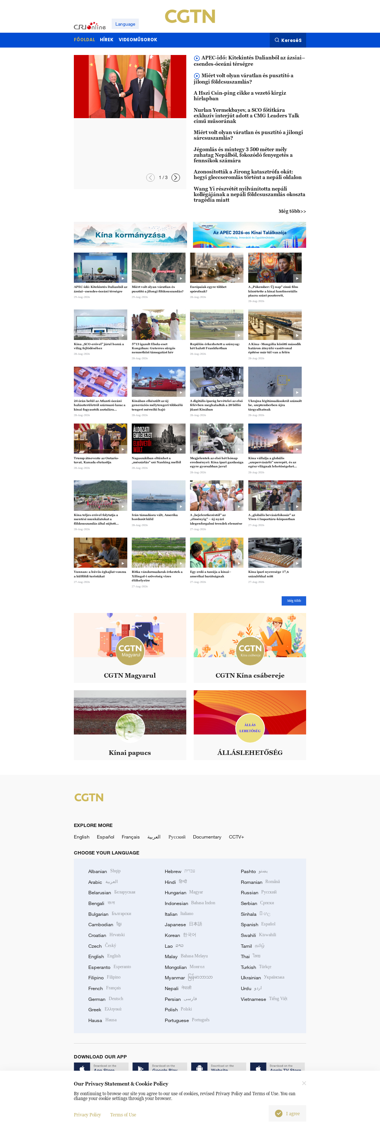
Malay (186, 956)
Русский (177, 837)
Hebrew (180, 871)
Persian (181, 999)
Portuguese (187, 1020)
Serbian (257, 903)
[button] (175, 177)
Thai (251, 956)
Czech (102, 946)
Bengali (101, 903)
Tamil (253, 946)
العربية (154, 837)
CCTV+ (236, 837)
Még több (294, 601)
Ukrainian (262, 977)
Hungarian (184, 892)
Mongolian (184, 967)
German (105, 999)
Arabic (102, 882)
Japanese (183, 924)
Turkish (256, 967)
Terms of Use (123, 1115)
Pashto (254, 871)
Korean (180, 935)
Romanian (260, 882)
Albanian (104, 871)
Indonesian (190, 903)
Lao (174, 946)
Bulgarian (109, 914)
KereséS (291, 40)
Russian (258, 892)
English (81, 837)
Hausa (102, 1020)
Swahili (258, 935)
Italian (179, 914)
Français (131, 837)
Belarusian (111, 892)
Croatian (106, 935)
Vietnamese (264, 999)
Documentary (207, 837)
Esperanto (109, 967)
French (104, 988)
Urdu (251, 988)
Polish (178, 1009)
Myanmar (189, 977)
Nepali (178, 988)
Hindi (176, 882)
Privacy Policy (87, 1115)
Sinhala (256, 914)
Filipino (104, 977)
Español (105, 837)
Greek (104, 1009)
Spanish (258, 924)
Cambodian (104, 924)
